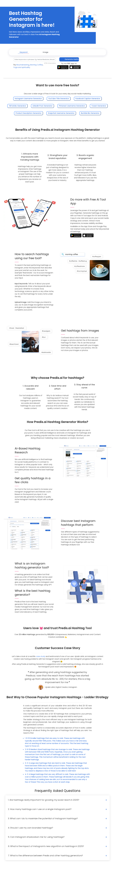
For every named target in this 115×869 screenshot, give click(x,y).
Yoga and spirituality (21, 67)
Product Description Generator (28, 113)
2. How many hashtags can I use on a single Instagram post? (39, 809)
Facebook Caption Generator (87, 98)
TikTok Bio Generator (17, 106)
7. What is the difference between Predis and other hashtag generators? (45, 855)
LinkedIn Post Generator (42, 106)
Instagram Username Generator (28, 98)
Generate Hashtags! (72, 59)
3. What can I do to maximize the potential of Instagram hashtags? (43, 818)
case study (40, 656)
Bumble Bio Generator (90, 113)
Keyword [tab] (23, 52)
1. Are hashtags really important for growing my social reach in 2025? (43, 799)
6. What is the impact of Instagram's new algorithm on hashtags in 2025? (46, 846)
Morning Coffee (36, 65)
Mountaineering (22, 65)
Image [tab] (45, 52)
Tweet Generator (98, 106)
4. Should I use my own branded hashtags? (30, 827)
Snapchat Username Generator (61, 113)
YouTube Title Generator (58, 98)
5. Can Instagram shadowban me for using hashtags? (36, 837)
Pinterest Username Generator (72, 106)
